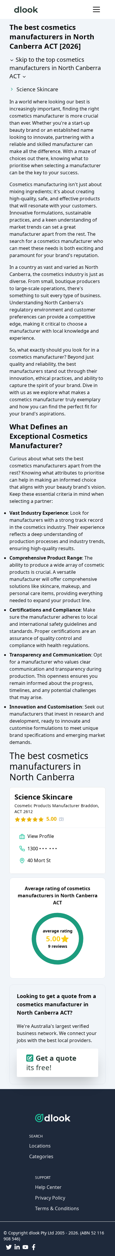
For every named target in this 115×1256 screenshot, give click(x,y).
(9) (61, 818)
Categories (41, 1156)
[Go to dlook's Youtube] (25, 1247)
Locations (40, 1146)
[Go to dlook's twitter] (9, 1247)
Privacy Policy (50, 1198)
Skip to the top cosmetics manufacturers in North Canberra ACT (55, 68)
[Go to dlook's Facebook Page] (34, 1247)
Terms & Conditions (57, 1208)
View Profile (40, 836)
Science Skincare (37, 89)
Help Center (48, 1187)
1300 (42, 848)
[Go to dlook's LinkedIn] (17, 1247)
